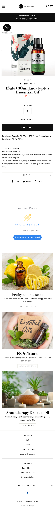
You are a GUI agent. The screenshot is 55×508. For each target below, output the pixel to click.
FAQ (27, 440)
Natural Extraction (27, 366)
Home (26, 79)
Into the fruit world (27, 307)
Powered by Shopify (27, 506)
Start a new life (27, 425)
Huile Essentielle (27, 449)
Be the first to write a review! (27, 237)
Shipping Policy (27, 477)
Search (27, 444)
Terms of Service (28, 472)
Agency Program (27, 454)
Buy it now (27, 127)
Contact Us (27, 435)
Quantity (27, 106)
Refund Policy (27, 468)
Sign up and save (27, 486)
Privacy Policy (27, 463)
